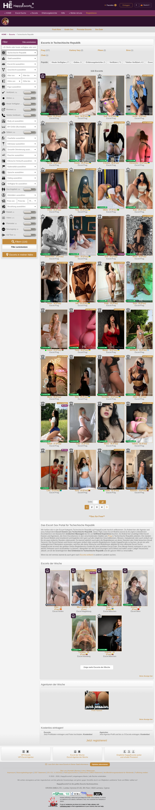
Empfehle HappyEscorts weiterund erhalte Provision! (129, 756)
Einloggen (126, 5)
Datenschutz (84, 772)
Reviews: (11, 109)
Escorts (34, 13)
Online (78, 62)
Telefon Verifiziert (134, 62)
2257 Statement (40, 772)
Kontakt (71, 771)
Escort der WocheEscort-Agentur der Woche (77, 756)
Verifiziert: (11, 92)
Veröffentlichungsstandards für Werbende (118, 772)
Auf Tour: (11, 235)
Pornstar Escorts (84, 29)
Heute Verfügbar (60, 62)
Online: (10, 98)
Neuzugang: (12, 229)
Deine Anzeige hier (146, 676)
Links (83, 771)
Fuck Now (56, 29)
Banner (77, 771)
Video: (10, 218)
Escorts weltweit (86, 555)
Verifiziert (115, 62)
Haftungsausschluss (71, 772)
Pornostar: (11, 223)
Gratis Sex (68, 29)
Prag (110, 536)
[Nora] (5, 21)
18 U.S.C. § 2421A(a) (54, 772)
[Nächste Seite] (107, 507)
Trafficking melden (141, 772)
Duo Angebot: (13, 189)
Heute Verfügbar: (14, 104)
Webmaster (91, 771)
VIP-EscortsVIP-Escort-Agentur (26, 756)
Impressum (11, 772)
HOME (7, 13)
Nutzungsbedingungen (25, 772)
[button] (102, 502)
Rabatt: (10, 212)
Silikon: (10, 132)
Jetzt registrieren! (96, 740)
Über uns (63, 771)
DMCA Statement (96, 772)
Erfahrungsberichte (95, 62)
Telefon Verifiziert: (14, 115)
